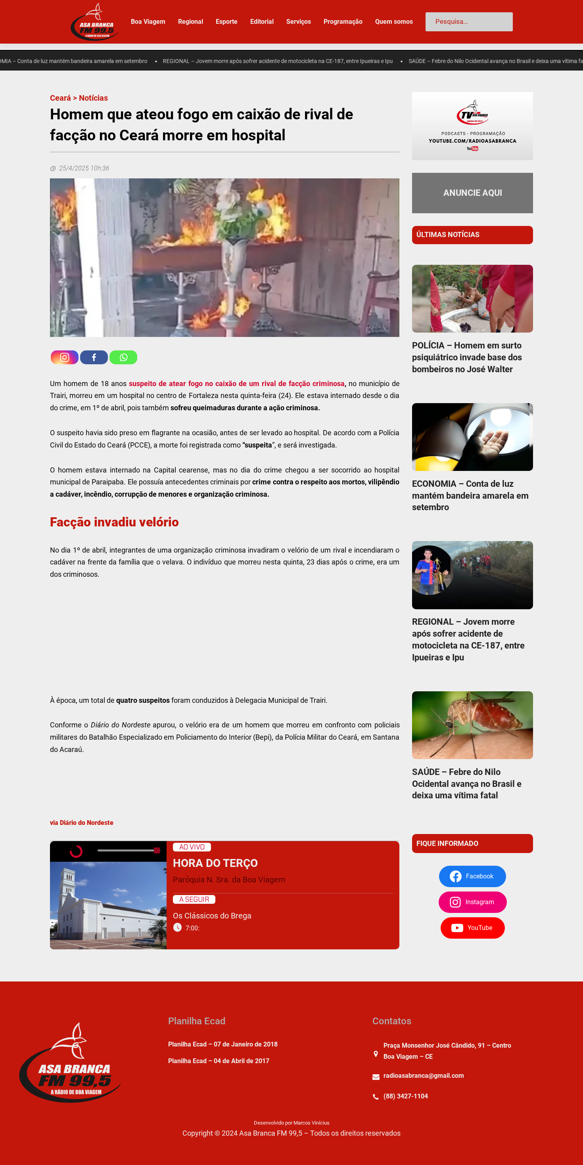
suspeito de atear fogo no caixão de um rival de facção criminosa (237, 384)
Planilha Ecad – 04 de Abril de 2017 (218, 1061)
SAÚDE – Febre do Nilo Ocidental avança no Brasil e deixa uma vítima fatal (463, 61)
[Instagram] (65, 357)
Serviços (298, 21)
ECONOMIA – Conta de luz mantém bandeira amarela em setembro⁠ (470, 496)
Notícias (93, 98)
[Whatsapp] (123, 357)
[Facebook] (94, 357)
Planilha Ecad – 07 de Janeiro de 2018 (223, 1044)
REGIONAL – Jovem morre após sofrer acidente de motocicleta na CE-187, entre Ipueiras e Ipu (242, 61)
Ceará (60, 98)
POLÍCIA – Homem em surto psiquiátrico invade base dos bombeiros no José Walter (467, 357)
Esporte (227, 21)
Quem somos (394, 21)
